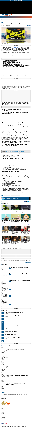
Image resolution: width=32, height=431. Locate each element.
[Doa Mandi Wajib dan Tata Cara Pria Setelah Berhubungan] (6, 217)
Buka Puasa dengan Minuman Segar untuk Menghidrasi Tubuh (15, 212)
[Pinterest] (5, 423)
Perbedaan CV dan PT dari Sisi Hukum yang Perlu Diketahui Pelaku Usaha (17, 375)
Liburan (3, 413)
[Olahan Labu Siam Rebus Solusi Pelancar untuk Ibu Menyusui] (6, 207)
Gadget (3, 409)
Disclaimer (18, 426)
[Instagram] (6, 423)
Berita (2, 408)
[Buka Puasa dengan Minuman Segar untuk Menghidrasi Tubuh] (16, 207)
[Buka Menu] (28, 14)
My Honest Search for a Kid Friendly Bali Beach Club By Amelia (14, 312)
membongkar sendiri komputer (15, 192)
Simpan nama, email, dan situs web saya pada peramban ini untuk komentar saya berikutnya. (16, 260)
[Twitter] (26, 201)
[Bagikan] (29, 25)
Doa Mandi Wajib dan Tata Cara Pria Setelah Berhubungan (6, 221)
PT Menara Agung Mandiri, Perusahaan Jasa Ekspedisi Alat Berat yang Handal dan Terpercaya (18, 366)
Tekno (2, 414)
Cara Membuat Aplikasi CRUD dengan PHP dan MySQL (13, 318)
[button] (26, 14)
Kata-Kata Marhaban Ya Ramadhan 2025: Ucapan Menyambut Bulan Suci (25, 221)
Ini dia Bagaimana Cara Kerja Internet (10, 334)
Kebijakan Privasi (13, 426)
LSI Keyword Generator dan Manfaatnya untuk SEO (12, 337)
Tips (2, 22)
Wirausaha (3, 417)
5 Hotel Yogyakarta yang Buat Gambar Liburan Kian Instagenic (14, 340)
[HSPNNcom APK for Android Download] (4, 398)
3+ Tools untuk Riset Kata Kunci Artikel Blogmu (12, 325)
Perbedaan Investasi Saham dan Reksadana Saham (12, 315)
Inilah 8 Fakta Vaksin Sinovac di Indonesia (11, 331)
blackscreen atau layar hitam (15, 47)
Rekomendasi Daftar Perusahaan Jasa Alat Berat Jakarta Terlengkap (16, 356)
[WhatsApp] (29, 201)
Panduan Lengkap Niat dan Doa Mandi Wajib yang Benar (15, 221)
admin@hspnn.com (6, 396)
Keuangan (3, 412)
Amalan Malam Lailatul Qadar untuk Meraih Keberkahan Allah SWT (25, 212)
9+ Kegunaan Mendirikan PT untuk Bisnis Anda (11, 328)
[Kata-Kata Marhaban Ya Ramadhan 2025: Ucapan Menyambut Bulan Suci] (25, 217)
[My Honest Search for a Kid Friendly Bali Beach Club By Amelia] (3, 350)
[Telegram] (28, 201)
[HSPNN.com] (7, 14)
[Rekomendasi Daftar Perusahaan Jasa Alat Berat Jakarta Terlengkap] (3, 357)
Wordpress (9, 428)
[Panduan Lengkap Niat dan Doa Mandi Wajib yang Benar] (16, 217)
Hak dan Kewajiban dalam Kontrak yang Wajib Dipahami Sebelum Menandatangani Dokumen (16, 384)
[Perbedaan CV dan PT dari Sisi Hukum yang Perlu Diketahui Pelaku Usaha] (3, 375)
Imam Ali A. (4, 25)
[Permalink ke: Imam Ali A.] (2, 25)
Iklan (25, 426)
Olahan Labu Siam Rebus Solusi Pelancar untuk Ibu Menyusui (5, 212)
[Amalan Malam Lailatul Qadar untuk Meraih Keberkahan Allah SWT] (25, 207)
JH (15, 428)
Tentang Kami (4, 426)
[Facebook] (25, 201)
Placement (3, 418)
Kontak (8, 426)
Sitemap (22, 426)
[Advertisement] (16, 96)
